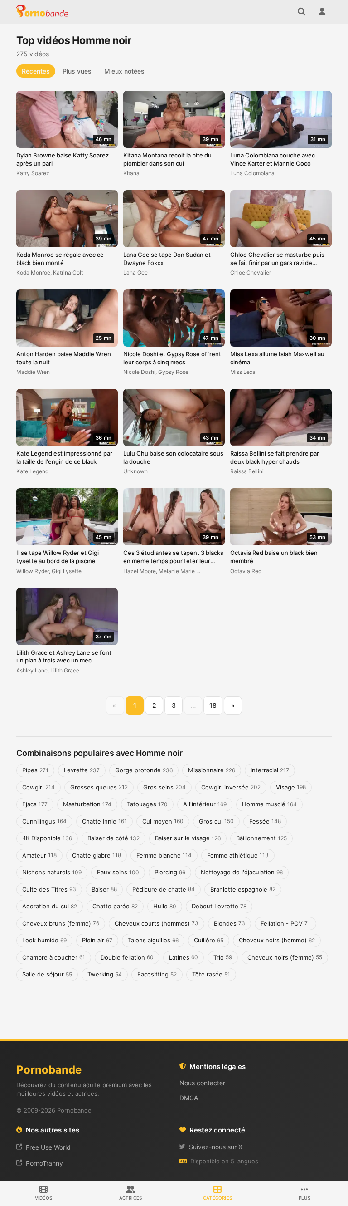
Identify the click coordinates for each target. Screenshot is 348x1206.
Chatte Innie (104, 821)
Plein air (97, 940)
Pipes (35, 770)
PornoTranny (44, 1163)
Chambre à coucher (53, 957)
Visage (291, 787)
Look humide (44, 940)
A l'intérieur (205, 804)
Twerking (104, 974)
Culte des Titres (49, 889)
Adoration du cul (49, 906)
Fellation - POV (285, 923)
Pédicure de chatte (163, 889)
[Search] (302, 12)
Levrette (82, 770)
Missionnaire (211, 770)
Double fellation (127, 957)
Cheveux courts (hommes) (156, 923)
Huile (164, 906)
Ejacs (35, 804)
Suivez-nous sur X (215, 1147)
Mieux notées (124, 71)
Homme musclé (269, 804)
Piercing (170, 872)
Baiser (104, 889)
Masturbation (87, 804)
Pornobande (43, 12)
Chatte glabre (96, 855)
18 (213, 705)
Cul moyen (163, 821)
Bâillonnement (261, 838)
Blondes (229, 923)
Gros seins (164, 787)
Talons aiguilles (153, 940)
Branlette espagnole (243, 889)
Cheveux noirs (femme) (284, 957)
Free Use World (48, 1147)
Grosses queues (99, 787)
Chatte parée (115, 906)
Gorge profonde (144, 770)
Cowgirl (38, 787)
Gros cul (216, 821)
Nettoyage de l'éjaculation (242, 872)
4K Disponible (47, 838)
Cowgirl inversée (231, 787)
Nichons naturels (52, 872)
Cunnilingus (44, 821)
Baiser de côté (113, 838)
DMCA (188, 1098)
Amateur (39, 855)
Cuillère (208, 940)
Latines (183, 957)
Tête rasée (211, 974)
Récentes (36, 71)
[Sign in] (322, 12)
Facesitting (157, 974)
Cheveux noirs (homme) (277, 940)
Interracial (270, 770)
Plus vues (77, 71)
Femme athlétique (238, 855)
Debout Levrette (219, 906)
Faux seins (118, 872)
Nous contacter (202, 1083)
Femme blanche (164, 855)
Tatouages (147, 804)
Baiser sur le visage (188, 838)
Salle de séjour (47, 974)
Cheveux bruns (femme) (60, 923)
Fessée (265, 821)
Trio (222, 957)
